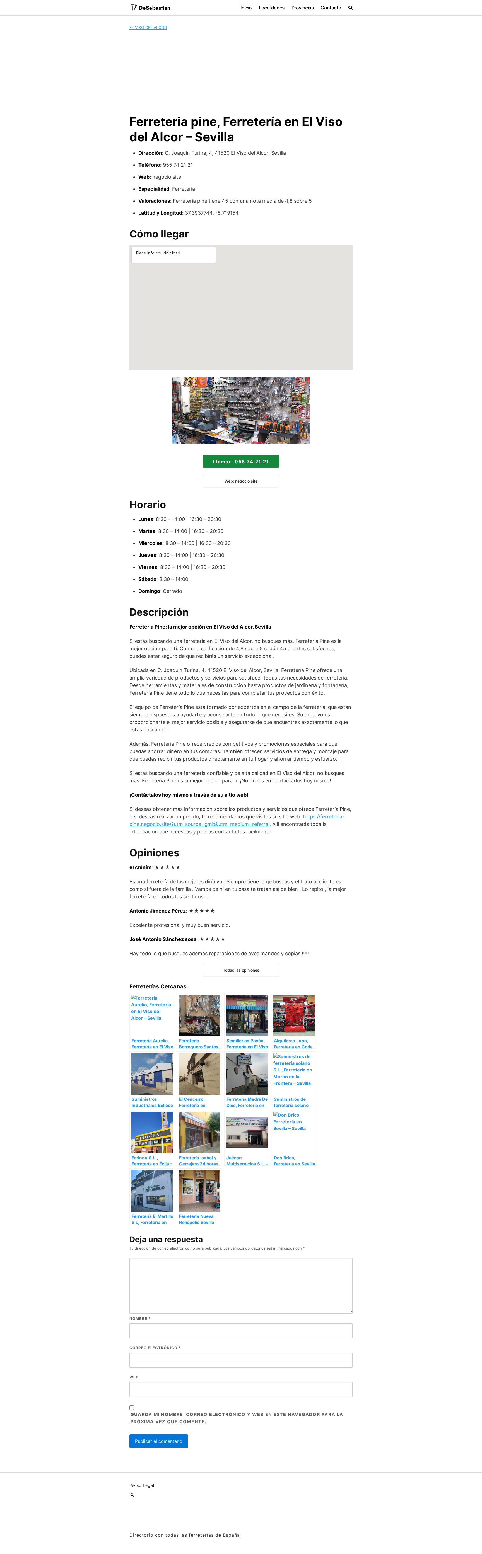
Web (134, 1377)
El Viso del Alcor (148, 27)
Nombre (140, 1318)
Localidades (271, 8)
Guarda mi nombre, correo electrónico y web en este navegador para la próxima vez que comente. (237, 1418)
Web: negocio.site (241, 481)
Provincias (302, 8)
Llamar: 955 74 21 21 (241, 461)
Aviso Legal (142, 1485)
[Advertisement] (241, 72)
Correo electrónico (155, 1347)
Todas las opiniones (241, 970)
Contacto (330, 8)
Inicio (246, 8)
